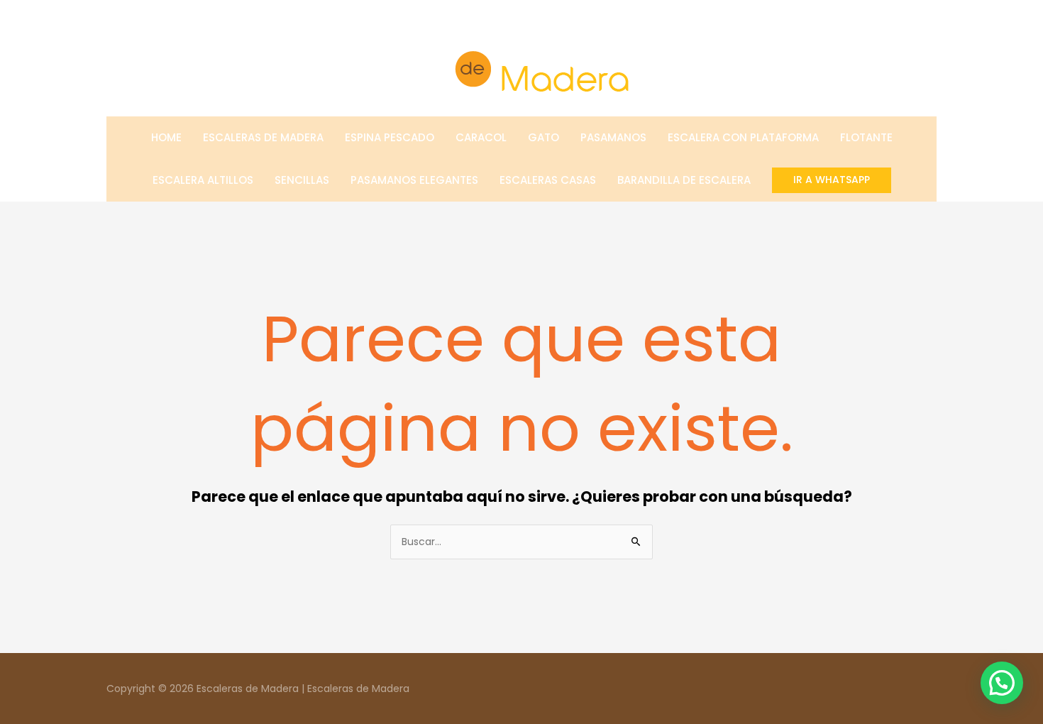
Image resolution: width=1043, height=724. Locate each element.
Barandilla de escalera (684, 179)
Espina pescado (389, 137)
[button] (831, 180)
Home (166, 137)
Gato (543, 137)
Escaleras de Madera (263, 137)
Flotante (866, 137)
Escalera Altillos (203, 179)
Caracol (481, 137)
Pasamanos (613, 137)
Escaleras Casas (548, 179)
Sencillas (302, 179)
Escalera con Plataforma (743, 137)
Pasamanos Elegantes (414, 179)
